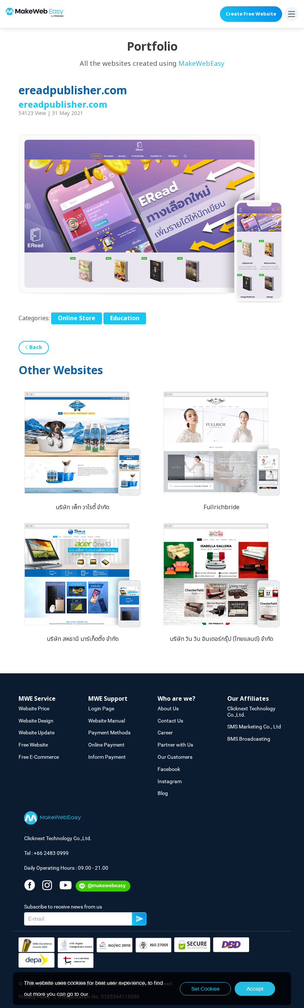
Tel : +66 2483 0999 (46, 853)
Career (165, 732)
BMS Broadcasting (248, 739)
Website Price (34, 708)
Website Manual (106, 721)
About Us (168, 708)
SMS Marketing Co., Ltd (254, 727)
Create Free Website (251, 14)
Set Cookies (205, 989)
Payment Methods (109, 732)
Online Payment (106, 745)
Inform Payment (107, 757)
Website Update (36, 732)
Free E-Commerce (39, 757)
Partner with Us (175, 745)
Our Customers (175, 757)
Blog (163, 793)
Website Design (36, 721)
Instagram (170, 781)
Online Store (76, 318)
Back (35, 347)
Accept (255, 989)
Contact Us (170, 721)
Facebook (169, 769)
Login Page (101, 708)
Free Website (33, 745)
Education (124, 318)
